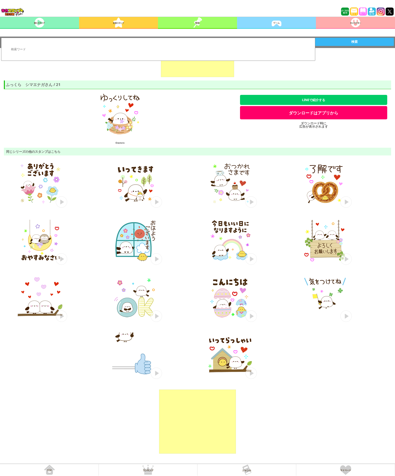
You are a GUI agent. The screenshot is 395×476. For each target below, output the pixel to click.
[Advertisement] (197, 65)
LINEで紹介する (313, 100)
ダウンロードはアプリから (313, 112)
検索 (354, 41)
